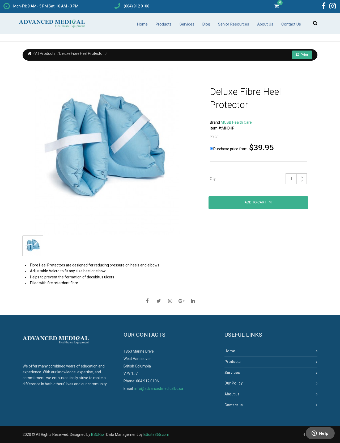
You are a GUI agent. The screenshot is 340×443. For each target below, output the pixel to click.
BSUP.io (97, 434)
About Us (265, 24)
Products (164, 24)
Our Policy (233, 383)
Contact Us (291, 24)
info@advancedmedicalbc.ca (158, 388)
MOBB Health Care (236, 122)
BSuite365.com (156, 434)
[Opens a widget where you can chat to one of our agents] (320, 433)
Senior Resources (233, 24)
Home (142, 24)
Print (303, 55)
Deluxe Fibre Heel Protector (81, 53)
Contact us (233, 405)
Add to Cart (256, 202)
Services (187, 24)
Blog (206, 24)
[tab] (258, 179)
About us (232, 394)
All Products (45, 53)
